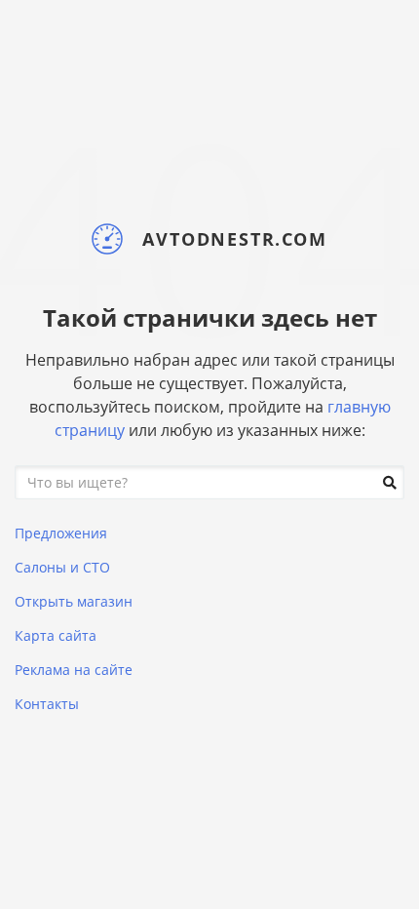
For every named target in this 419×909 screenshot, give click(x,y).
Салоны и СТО (62, 567)
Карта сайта (55, 635)
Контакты (47, 703)
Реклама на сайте (74, 669)
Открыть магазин (74, 601)
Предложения (61, 533)
